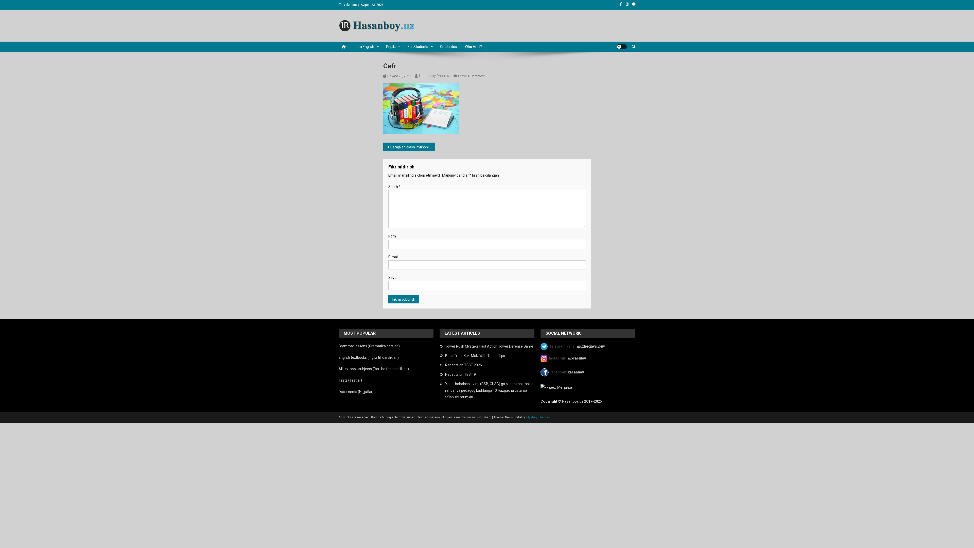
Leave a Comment (471, 76)
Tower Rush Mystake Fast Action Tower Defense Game (489, 346)
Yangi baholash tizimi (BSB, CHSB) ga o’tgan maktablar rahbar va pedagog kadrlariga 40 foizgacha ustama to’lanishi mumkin (489, 390)
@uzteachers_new (591, 346)
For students (418, 47)
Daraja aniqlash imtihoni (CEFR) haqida (412, 147)
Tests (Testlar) (350, 380)
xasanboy (576, 372)
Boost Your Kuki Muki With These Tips (475, 356)
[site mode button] (622, 46)
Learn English (363, 47)
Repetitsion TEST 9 (460, 374)
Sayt (392, 278)
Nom (392, 236)
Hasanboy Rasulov (434, 76)
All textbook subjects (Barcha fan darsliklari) (374, 369)
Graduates (448, 47)
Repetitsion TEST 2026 (463, 365)
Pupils (391, 47)
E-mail (393, 257)
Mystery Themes (538, 417)
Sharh (394, 187)
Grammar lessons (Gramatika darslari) (369, 346)
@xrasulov (577, 358)
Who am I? (473, 47)
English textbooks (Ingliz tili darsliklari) (369, 357)
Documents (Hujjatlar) (356, 392)
